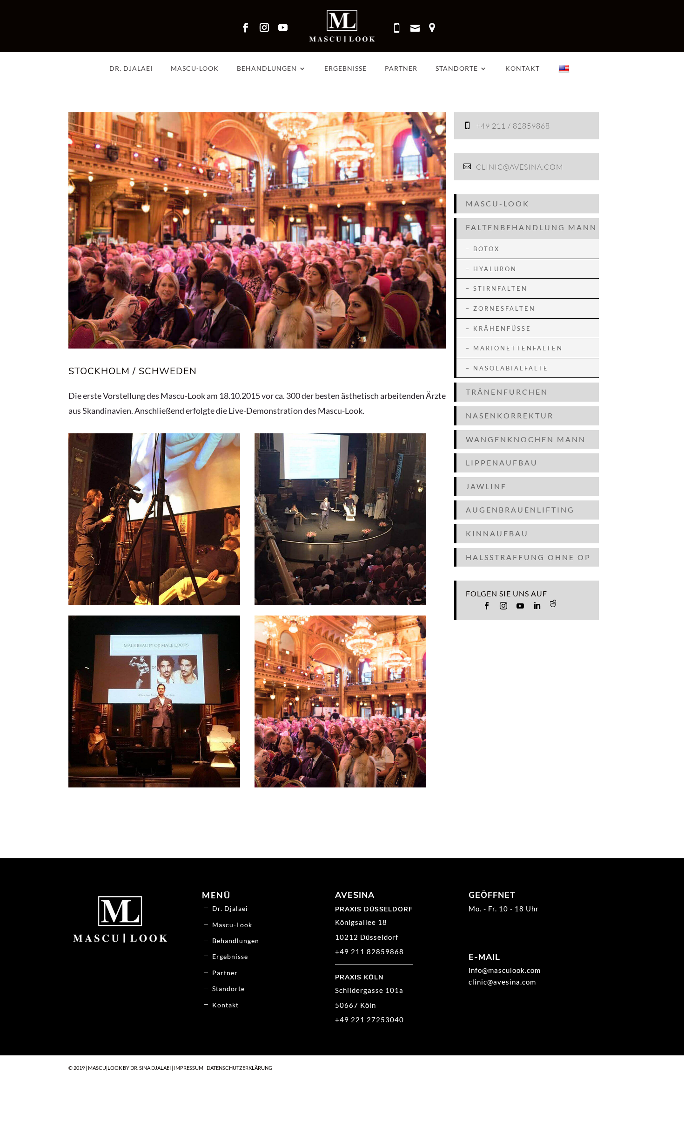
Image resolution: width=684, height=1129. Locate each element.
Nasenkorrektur (510, 415)
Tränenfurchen (507, 391)
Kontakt (522, 68)
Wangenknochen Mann (526, 439)
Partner (401, 68)
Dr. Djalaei (131, 68)
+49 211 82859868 (369, 951)
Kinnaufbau (497, 533)
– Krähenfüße (498, 328)
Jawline (486, 486)
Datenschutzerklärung (239, 1068)
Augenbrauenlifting (520, 509)
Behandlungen (267, 68)
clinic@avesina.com (519, 166)
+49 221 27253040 (369, 1019)
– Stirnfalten (497, 288)
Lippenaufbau (502, 462)
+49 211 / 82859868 (513, 125)
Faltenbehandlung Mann (531, 227)
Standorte (457, 68)
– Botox (483, 249)
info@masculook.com (505, 970)
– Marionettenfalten (514, 348)
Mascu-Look (195, 68)
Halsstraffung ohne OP (528, 557)
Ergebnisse (345, 68)
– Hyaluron (491, 269)
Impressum (188, 1068)
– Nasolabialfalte (507, 368)
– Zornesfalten (501, 308)
